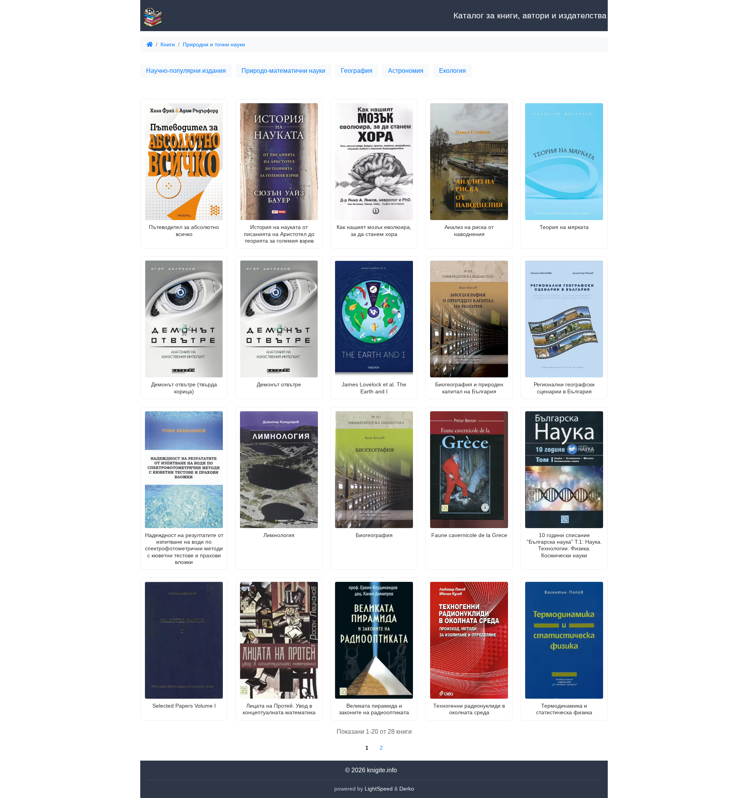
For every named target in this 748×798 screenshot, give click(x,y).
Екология (452, 70)
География (356, 70)
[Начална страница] (179, 15)
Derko (406, 789)
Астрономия (405, 70)
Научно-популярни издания (186, 70)
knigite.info (382, 770)
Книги (168, 44)
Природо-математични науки (283, 70)
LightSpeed (379, 789)
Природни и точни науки (214, 44)
